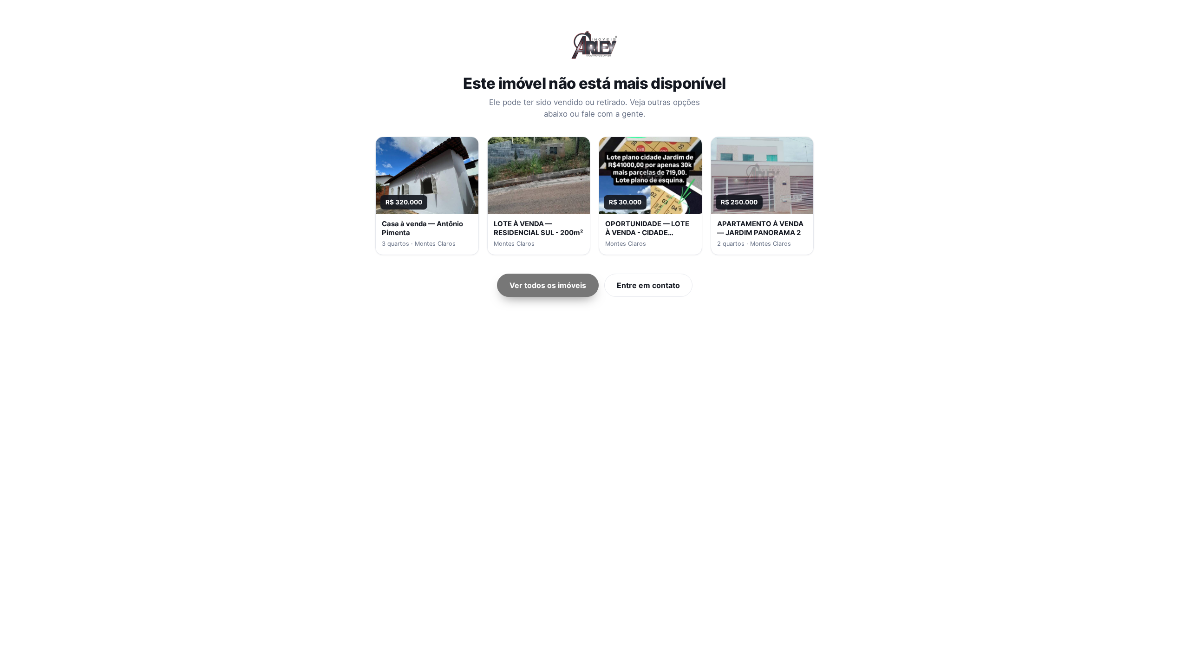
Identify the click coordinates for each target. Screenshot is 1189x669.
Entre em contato (648, 285)
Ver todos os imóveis (548, 285)
